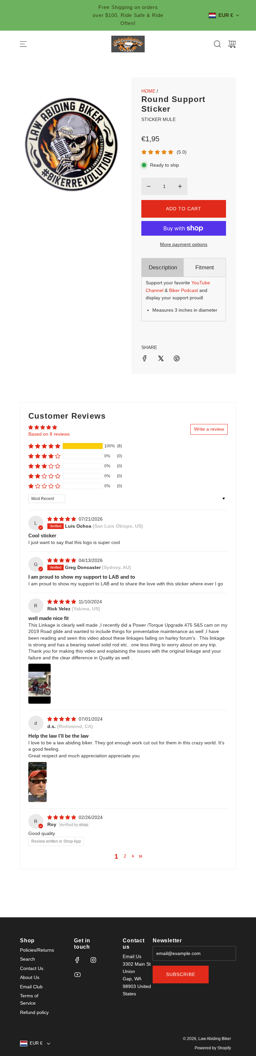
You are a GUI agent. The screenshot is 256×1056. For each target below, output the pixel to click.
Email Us (132, 956)
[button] (44, 446)
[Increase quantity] (180, 186)
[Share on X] (160, 359)
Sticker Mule (158, 119)
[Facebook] (77, 960)
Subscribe (180, 974)
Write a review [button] (209, 429)
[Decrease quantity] (148, 186)
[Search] (217, 44)
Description (163, 267)
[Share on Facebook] (144, 359)
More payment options (183, 244)
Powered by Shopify (213, 1048)
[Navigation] (23, 44)
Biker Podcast (183, 290)
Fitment (204, 267)
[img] (62, 519)
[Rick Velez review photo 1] (39, 684)
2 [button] (125, 856)
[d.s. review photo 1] (37, 782)
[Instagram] (93, 960)
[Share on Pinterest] (176, 359)
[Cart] (232, 44)
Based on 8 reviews (49, 434)
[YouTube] (77, 974)
